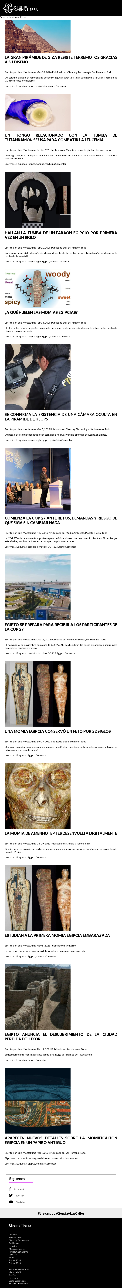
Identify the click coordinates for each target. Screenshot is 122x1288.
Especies (13, 1246)
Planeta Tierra (93, 532)
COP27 (52, 653)
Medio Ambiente (75, 532)
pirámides (41, 85)
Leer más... (10, 85)
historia (54, 261)
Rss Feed (13, 1275)
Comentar (61, 85)
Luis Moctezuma (27, 72)
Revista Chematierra (18, 1251)
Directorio (13, 1278)
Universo (71, 945)
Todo (109, 72)
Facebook (19, 1189)
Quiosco (13, 1254)
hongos (40, 163)
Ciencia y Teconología (79, 72)
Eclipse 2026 (15, 1263)
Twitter (20, 1195)
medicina (50, 163)
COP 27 (52, 546)
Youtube (20, 1202)
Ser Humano (98, 72)
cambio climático (37, 546)
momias (54, 336)
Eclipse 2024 (15, 1260)
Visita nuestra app (17, 1281)
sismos (51, 85)
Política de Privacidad (19, 1269)
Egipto (31, 85)
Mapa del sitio (15, 1272)
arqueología (34, 261)
